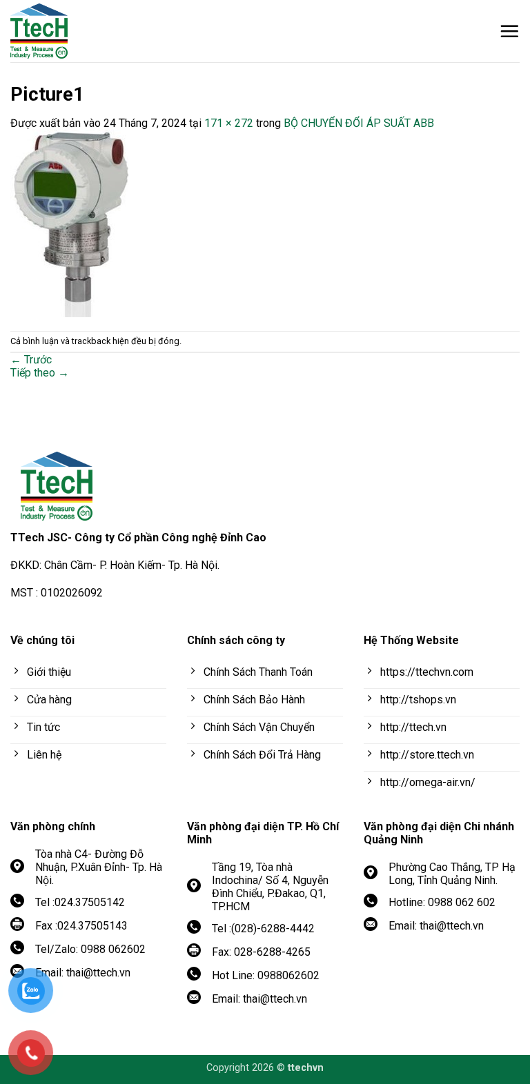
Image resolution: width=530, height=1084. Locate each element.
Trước (31, 359)
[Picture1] (69, 222)
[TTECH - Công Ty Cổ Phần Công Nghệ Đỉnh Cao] (86, 31)
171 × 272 (228, 123)
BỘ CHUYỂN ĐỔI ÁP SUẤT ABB (359, 123)
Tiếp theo (39, 372)
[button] (509, 31)
